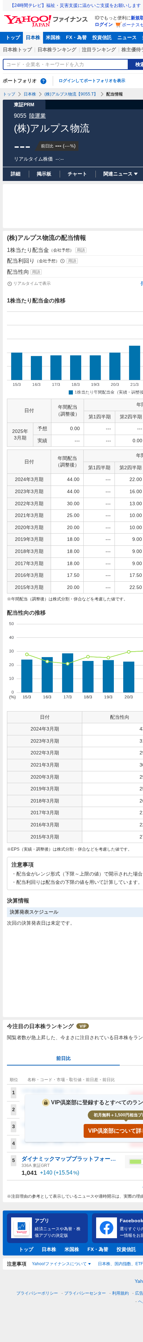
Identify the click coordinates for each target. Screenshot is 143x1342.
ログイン (104, 24)
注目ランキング (99, 49)
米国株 (53, 37)
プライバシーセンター (85, 1293)
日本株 (33, 37)
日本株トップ (17, 49)
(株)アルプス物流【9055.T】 (71, 94)
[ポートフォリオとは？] (43, 81)
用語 (81, 250)
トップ (13, 37)
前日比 (63, 1058)
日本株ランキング (56, 49)
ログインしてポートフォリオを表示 (92, 80)
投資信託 (102, 37)
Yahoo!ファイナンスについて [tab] (59, 1263)
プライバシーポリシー (37, 1293)
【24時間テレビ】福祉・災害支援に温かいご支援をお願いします (75, 5)
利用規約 (120, 1293)
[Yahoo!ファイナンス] (47, 17)
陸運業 (37, 116)
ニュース (127, 37)
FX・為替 (76, 37)
